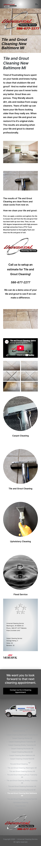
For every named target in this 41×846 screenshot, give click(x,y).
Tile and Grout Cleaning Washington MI (22, 768)
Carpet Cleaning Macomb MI (22, 752)
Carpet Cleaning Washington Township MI (22, 735)
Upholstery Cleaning (20, 802)
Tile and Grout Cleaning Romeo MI (22, 771)
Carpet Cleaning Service (20, 726)
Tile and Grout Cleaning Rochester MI (22, 786)
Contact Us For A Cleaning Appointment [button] (20, 691)
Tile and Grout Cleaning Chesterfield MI (22, 799)
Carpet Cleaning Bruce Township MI (22, 742)
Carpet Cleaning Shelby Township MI (22, 745)
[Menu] (36, 4)
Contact (20, 809)
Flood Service (20, 806)
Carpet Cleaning (19, 731)
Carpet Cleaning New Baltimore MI (22, 755)
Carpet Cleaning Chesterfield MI (22, 759)
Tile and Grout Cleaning (19, 764)
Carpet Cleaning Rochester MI (22, 749)
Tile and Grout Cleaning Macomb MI (22, 790)
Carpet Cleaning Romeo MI (22, 738)
